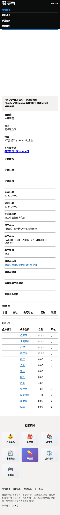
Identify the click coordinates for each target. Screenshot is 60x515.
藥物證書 (6, 10)
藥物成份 (6, 15)
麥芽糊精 (24, 395)
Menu (53, 3)
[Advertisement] (30, 61)
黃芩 (22, 347)
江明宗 (15, 505)
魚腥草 (23, 335)
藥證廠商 (6, 20)
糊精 (22, 407)
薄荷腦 (23, 401)
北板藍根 (24, 341)
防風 (22, 383)
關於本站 (6, 26)
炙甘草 (23, 389)
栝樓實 (23, 353)
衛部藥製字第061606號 (17, 151)
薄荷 (22, 371)
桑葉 (22, 365)
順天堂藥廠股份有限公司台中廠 (21, 264)
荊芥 (22, 359)
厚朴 (22, 377)
